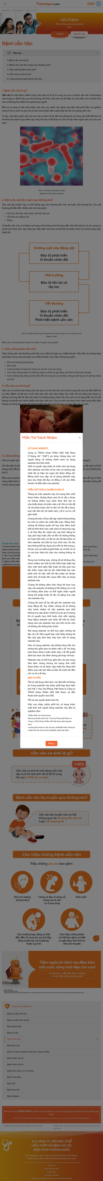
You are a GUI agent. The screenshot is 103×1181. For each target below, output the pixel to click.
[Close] (80, 438)
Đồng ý (51, 743)
